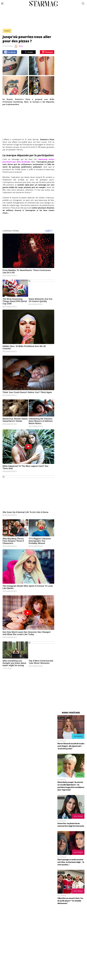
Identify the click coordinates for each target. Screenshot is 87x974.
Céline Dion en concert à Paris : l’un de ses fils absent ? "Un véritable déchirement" (70, 900)
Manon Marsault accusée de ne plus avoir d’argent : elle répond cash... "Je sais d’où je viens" (70, 746)
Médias (80, 775)
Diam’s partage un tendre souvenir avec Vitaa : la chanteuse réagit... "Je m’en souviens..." (70, 862)
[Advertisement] (43, 22)
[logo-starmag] (43, 3)
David (21, 46)
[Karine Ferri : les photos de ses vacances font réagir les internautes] (70, 807)
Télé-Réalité (78, 736)
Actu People (78, 816)
